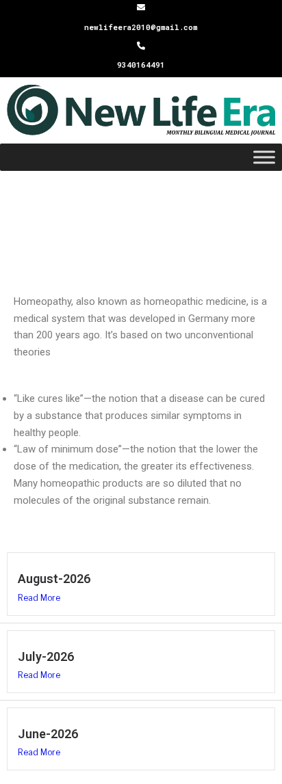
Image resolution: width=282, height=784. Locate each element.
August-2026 (54, 578)
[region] (141, 225)
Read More (39, 598)
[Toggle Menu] (264, 157)
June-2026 (48, 734)
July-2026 (46, 656)
